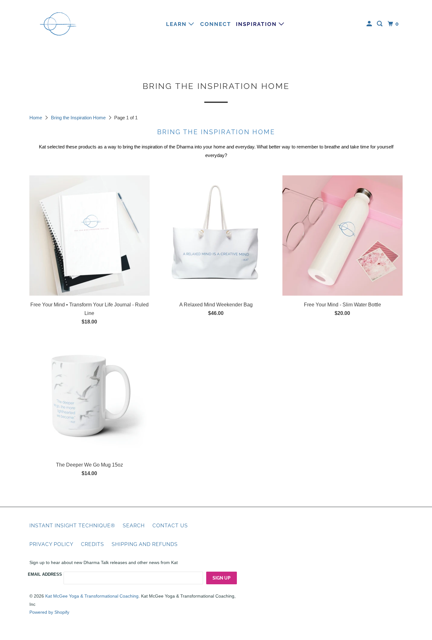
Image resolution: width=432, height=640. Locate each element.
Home (36, 117)
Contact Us (170, 526)
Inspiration (257, 24)
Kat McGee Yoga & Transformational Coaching (92, 596)
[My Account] (370, 24)
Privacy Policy (51, 544)
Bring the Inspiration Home (79, 117)
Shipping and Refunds (145, 544)
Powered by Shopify (49, 612)
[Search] (380, 24)
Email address (45, 574)
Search (134, 526)
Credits (92, 544)
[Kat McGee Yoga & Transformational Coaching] (57, 23)
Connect (215, 24)
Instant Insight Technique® (72, 526)
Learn (177, 24)
